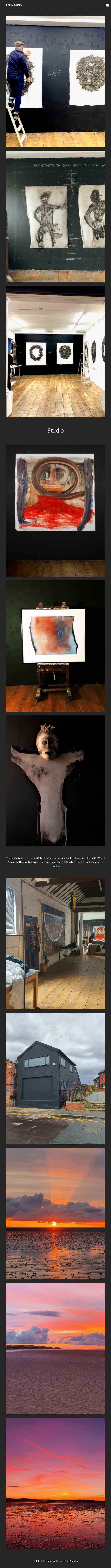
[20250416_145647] (55, 943)
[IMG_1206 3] (55, 216)
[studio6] (55, 646)
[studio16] (55, 81)
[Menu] (107, 5)
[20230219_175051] (55, 1483)
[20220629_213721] (55, 1213)
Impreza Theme (55, 1561)
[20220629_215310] (55, 1348)
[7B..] (55, 780)
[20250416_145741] (55, 1078)
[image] (55, 511)
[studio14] (55, 351)
